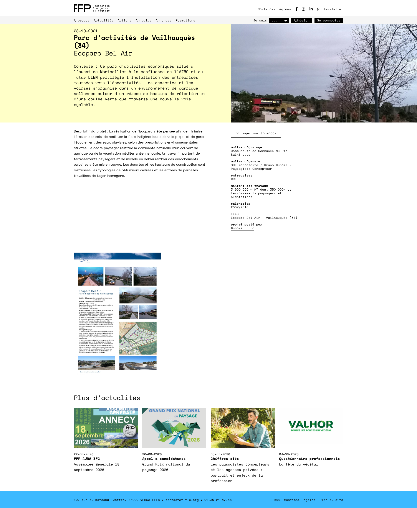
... (274, 20)
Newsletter (333, 9)
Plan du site (331, 499)
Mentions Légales (299, 499)
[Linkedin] (311, 9)
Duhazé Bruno (242, 228)
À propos (81, 20)
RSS (277, 499)
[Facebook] (296, 9)
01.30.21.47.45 (218, 499)
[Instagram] (303, 9)
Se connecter (329, 20)
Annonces (163, 20)
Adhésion (301, 20)
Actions (124, 20)
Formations (185, 20)
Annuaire (143, 20)
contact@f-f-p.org (182, 499)
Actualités (103, 20)
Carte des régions (274, 9)
